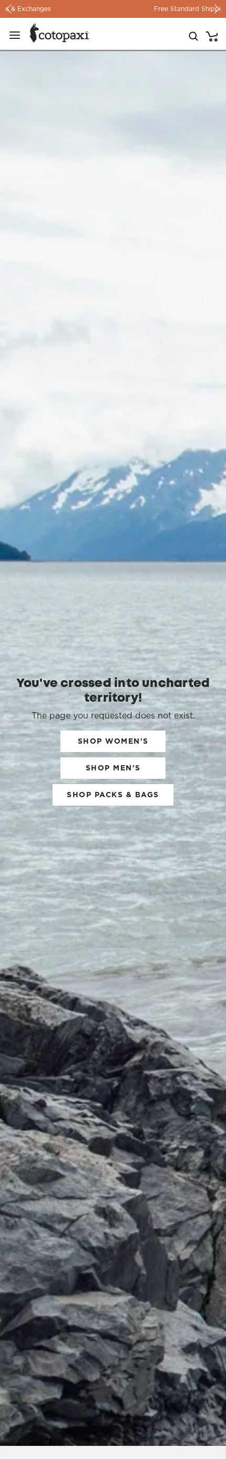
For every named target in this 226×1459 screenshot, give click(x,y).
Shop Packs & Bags (113, 794)
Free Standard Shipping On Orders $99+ (113, 9)
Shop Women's (113, 741)
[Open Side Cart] (212, 35)
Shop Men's (113, 768)
